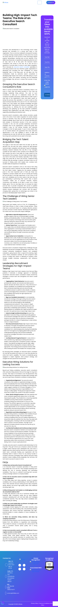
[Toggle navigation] (39, 2)
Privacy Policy (34, 603)
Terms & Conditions (44, 603)
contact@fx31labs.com (13, 593)
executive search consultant (22, 67)
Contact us (51, 2)
